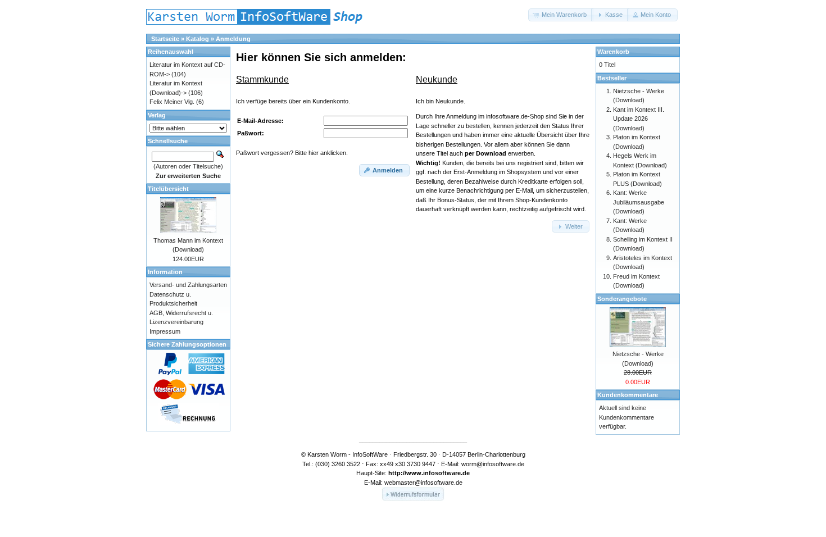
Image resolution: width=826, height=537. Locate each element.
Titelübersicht (168, 188)
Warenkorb (613, 51)
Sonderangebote (622, 298)
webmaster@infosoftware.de (423, 482)
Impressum (164, 331)
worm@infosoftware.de (492, 464)
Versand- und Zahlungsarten (188, 284)
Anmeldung (233, 38)
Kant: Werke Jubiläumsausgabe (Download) (638, 202)
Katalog (197, 38)
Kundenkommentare (627, 395)
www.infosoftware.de (438, 473)
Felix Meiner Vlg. (171, 101)
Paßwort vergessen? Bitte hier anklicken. (292, 152)
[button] (560, 14)
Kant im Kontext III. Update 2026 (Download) (638, 118)
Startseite (165, 38)
